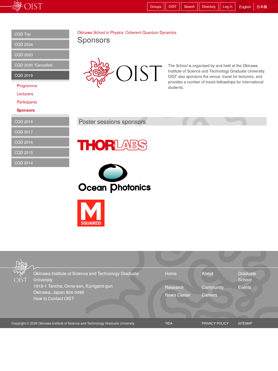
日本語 (262, 6)
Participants (27, 102)
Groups (155, 6)
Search (189, 6)
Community (213, 287)
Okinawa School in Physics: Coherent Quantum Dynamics (126, 32)
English (245, 6)
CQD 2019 (24, 75)
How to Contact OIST (53, 298)
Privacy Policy (215, 323)
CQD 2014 (24, 162)
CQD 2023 (24, 54)
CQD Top (23, 34)
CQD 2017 (24, 131)
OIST (173, 6)
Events (244, 287)
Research (174, 287)
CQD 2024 (24, 44)
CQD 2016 (24, 142)
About (207, 273)
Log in (227, 6)
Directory (209, 6)
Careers (209, 295)
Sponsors (26, 110)
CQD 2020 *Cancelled (33, 65)
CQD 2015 (24, 152)
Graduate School (247, 276)
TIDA (168, 323)
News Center (177, 295)
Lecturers (25, 93)
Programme (27, 85)
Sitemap (245, 323)
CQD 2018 (24, 121)
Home (171, 273)
